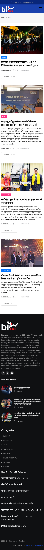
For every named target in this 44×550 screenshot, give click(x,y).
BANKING (6, 436)
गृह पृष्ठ (5, 17)
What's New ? (8, 449)
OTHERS (6, 467)
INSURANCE (7, 462)
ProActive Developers (34, 545)
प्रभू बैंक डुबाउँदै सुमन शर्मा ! (22, 388)
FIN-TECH (6, 453)
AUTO (4, 57)
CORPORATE (6, 195)
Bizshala (7, 70)
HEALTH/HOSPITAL (10, 458)
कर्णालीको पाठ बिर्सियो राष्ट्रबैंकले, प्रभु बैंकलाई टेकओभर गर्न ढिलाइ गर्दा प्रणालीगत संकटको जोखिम (27, 415)
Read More (8, 76)
